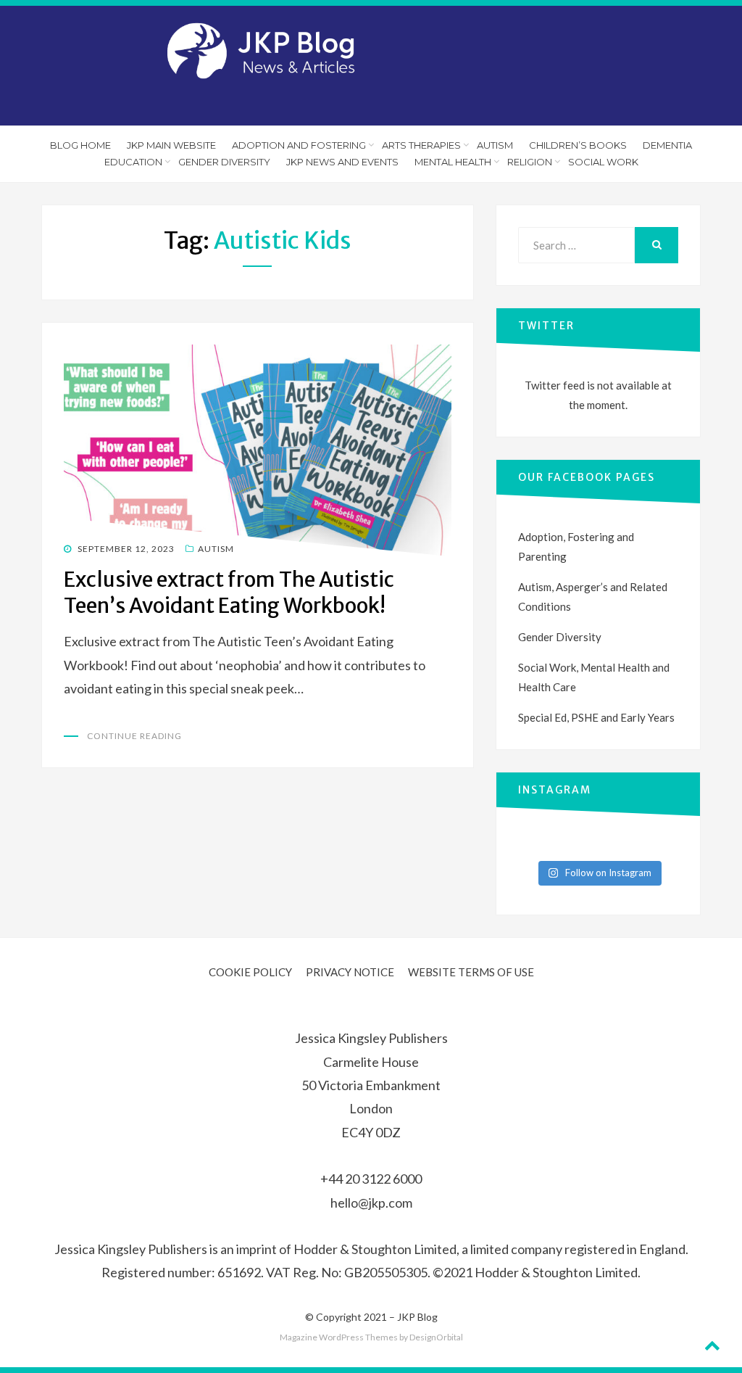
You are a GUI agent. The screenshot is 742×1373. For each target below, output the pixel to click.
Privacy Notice (350, 971)
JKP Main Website (171, 145)
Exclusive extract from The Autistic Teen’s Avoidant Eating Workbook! (229, 592)
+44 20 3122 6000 (371, 1179)
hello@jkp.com (371, 1203)
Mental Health (452, 162)
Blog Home (80, 145)
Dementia (667, 145)
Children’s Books (578, 145)
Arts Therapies (421, 145)
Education (133, 162)
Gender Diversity (224, 162)
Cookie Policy (250, 971)
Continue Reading (134, 735)
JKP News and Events (342, 162)
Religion (529, 162)
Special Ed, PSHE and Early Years (596, 717)
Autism (495, 145)
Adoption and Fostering (299, 145)
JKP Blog (417, 1317)
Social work (603, 162)
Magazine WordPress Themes (339, 1337)
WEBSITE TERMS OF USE (471, 971)
